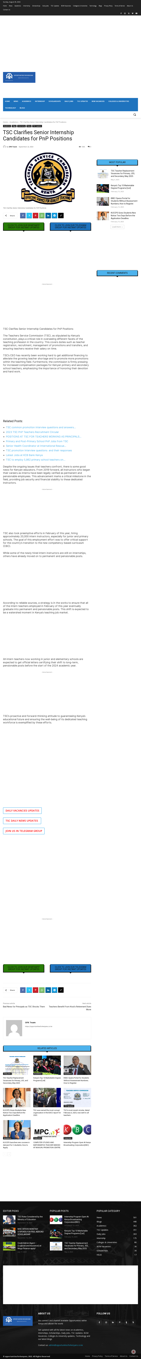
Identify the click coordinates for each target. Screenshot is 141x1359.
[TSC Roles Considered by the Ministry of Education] (9, 1219)
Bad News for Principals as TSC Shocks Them (24, 1006)
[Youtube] (136, 13)
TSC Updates (37, 126)
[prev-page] (4, 1154)
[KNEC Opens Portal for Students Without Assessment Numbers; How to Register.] (77, 1065)
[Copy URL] (61, 215)
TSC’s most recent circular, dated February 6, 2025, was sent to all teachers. (77, 1112)
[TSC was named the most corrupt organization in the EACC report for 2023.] (47, 1097)
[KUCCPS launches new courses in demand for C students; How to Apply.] (17, 1129)
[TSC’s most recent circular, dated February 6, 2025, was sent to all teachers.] (77, 1097)
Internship (21, 126)
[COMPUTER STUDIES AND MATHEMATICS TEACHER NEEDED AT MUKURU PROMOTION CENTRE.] (47, 1129)
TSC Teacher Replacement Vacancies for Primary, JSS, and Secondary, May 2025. (15, 1080)
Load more (116, 227)
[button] (134, 114)
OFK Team (13, 147)
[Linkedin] (48, 215)
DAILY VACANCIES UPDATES (22, 810)
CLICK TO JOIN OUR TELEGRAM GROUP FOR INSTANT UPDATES (70, 226)
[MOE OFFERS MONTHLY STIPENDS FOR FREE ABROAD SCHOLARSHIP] (9, 1232)
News (29, 126)
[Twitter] (128, 13)
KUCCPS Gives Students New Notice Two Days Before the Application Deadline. (14, 1112)
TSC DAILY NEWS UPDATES (22, 820)
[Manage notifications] (133, 1352)
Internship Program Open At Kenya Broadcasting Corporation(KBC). (76, 1219)
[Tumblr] (126, 1322)
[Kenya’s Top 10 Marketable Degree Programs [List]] (47, 1065)
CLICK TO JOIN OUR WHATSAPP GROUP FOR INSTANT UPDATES (24, 226)
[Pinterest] (35, 215)
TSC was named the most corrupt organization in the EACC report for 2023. (47, 1112)
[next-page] (9, 1154)
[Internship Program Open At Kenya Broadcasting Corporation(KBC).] (77, 1129)
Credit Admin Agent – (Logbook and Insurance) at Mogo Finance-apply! (29, 1246)
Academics (14, 122)
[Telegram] (54, 215)
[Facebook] (121, 13)
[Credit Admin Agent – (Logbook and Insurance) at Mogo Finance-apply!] (9, 1246)
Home (5, 122)
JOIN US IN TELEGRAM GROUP (24, 831)
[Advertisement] (70, 34)
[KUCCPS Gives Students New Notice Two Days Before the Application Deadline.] (17, 1097)
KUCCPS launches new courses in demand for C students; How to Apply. (16, 1144)
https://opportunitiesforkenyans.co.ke (38, 1026)
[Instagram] (125, 13)
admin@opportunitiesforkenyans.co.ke (66, 1345)
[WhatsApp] (42, 215)
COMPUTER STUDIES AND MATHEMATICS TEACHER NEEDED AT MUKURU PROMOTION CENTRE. (47, 1144)
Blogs (14, 126)
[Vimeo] (132, 13)
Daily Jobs (7, 1074)
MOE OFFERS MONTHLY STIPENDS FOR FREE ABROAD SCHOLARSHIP (31, 1231)
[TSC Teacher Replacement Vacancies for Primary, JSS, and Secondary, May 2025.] (17, 1065)
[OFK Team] (5, 146)
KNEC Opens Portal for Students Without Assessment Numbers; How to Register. (76, 1080)
